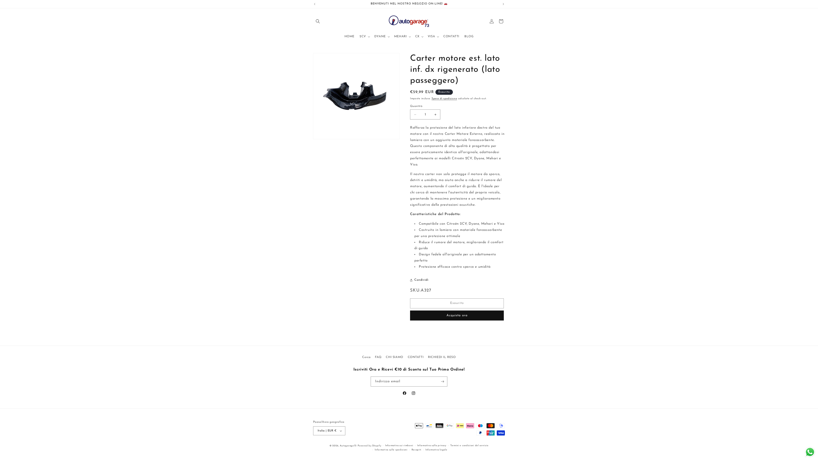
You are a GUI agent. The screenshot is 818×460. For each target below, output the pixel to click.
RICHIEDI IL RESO (442, 357)
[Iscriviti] (442, 382)
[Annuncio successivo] (503, 4)
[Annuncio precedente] (314, 4)
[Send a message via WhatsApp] (810, 452)
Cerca (366, 357)
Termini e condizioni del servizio (469, 445)
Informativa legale (436, 450)
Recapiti (417, 450)
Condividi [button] (421, 280)
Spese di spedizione (444, 98)
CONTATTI (416, 357)
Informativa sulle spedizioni (391, 450)
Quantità (416, 106)
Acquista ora (457, 315)
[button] (318, 21)
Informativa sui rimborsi (399, 445)
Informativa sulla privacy (431, 445)
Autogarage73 (348, 446)
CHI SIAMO (394, 357)
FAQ (378, 357)
